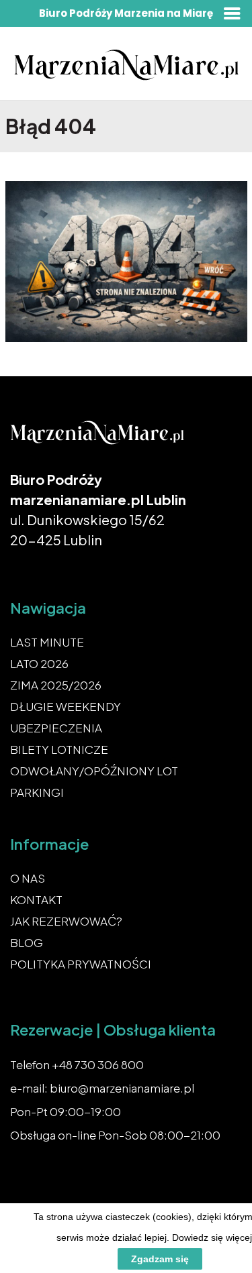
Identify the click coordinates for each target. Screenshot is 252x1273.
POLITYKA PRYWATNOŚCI (80, 963)
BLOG (26, 942)
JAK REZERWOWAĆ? (66, 921)
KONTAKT (36, 899)
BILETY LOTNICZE (59, 749)
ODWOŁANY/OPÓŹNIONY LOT (94, 770)
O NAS (27, 878)
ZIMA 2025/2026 (55, 684)
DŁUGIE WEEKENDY (65, 706)
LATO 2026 (39, 663)
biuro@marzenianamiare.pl (122, 1088)
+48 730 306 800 (98, 1064)
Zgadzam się (160, 1259)
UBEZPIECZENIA (56, 727)
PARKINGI (37, 792)
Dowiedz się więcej (212, 1237)
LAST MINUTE (47, 641)
